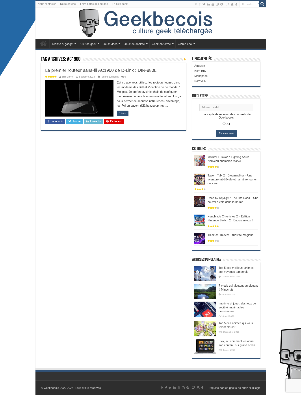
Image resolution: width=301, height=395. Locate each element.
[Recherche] (262, 4)
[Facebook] (200, 4)
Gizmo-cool (185, 44)
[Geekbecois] (150, 23)
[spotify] (221, 4)
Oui (227, 124)
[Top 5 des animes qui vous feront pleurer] (205, 328)
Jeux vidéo (110, 44)
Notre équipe (68, 4)
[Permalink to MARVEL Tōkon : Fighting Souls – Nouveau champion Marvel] (199, 160)
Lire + (122, 113)
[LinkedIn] (208, 4)
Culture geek (88, 44)
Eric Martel (67, 76)
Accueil (43, 43)
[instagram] (217, 4)
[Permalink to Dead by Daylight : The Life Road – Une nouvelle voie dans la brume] (199, 201)
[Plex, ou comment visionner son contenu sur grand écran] (205, 346)
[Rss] (196, 4)
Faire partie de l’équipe (94, 4)
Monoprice (201, 76)
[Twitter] (204, 4)
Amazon (199, 65)
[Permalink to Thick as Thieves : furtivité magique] (199, 238)
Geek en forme (161, 44)
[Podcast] (236, 4)
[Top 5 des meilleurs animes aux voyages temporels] (205, 273)
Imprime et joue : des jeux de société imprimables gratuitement (237, 307)
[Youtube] (213, 4)
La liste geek (120, 4)
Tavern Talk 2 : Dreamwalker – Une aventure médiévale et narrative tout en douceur (232, 179)
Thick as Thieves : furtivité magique (230, 235)
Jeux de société (134, 44)
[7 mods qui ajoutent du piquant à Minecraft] (205, 291)
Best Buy (200, 70)
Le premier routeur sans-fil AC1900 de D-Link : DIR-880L (100, 70)
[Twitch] (227, 4)
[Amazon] (232, 4)
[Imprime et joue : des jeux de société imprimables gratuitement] (205, 309)
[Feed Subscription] (185, 59)
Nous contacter (47, 4)
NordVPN (200, 81)
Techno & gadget (62, 44)
